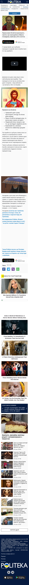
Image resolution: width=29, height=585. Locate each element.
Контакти (3, 561)
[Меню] (27, 2)
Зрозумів (14, 13)
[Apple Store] (8, 577)
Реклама (3, 558)
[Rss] (8, 572)
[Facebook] (3, 269)
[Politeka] (14, 2)
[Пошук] (2, 2)
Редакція (3, 556)
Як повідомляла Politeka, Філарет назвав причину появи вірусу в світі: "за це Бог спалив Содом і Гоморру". (13, 221)
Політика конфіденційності (8, 553)
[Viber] (13, 269)
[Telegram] (8, 269)
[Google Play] (20, 577)
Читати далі (14, 530)
